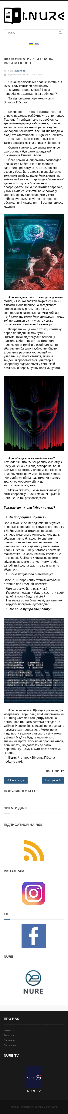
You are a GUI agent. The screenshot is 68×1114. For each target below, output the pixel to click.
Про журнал (10, 1045)
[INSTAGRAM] (34, 893)
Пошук (60, 32)
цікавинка (20, 70)
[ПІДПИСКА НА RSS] (34, 850)
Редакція (9, 1035)
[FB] (34, 935)
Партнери (9, 1040)
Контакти (9, 1030)
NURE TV (34, 1091)
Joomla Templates (21, 1106)
